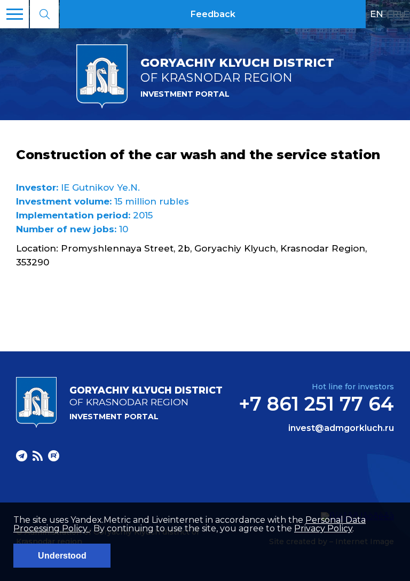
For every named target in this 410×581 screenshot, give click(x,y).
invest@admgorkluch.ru (341, 428)
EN (376, 14)
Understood (62, 555)
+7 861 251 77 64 (316, 403)
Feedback (213, 14)
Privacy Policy (323, 528)
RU (399, 14)
